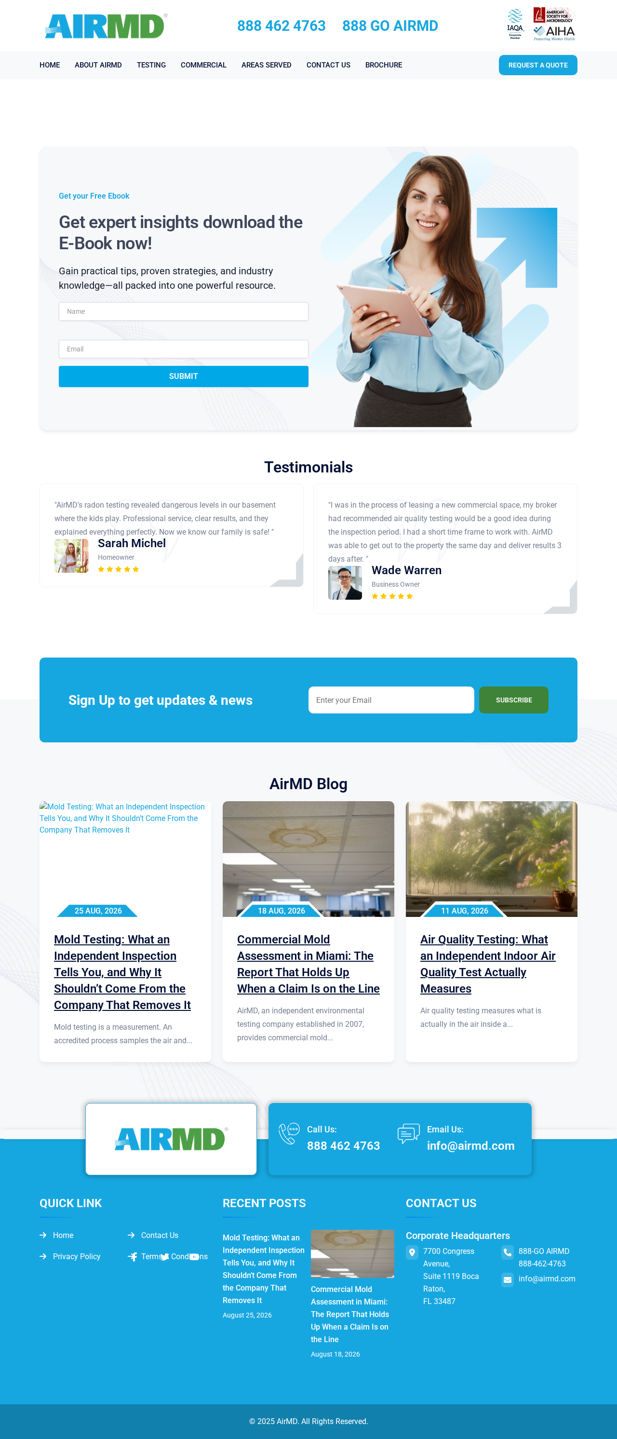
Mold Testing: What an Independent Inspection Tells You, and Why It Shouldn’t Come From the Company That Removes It (264, 1269)
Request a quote (538, 65)
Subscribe (514, 700)
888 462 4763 (281, 25)
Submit (183, 376)
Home (62, 1235)
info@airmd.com (471, 1146)
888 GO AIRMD (390, 25)
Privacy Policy (76, 1256)
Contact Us (158, 1235)
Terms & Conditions (173, 1256)
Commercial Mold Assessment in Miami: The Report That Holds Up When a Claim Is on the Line (350, 1314)
